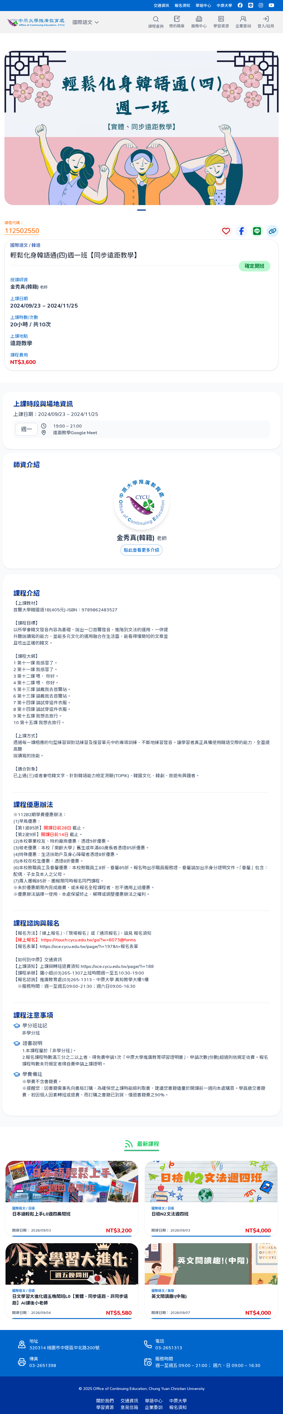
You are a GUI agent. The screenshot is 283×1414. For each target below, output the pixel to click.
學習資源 (105, 1407)
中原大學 (224, 5)
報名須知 (182, 5)
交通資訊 (161, 5)
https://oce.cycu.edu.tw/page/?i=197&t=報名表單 (89, 946)
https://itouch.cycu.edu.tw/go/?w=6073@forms (88, 939)
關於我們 (105, 1400)
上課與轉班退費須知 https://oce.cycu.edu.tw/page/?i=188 (97, 966)
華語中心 (203, 5)
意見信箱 (129, 1407)
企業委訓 (154, 1407)
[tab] (141, 210)
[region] (141, 128)
